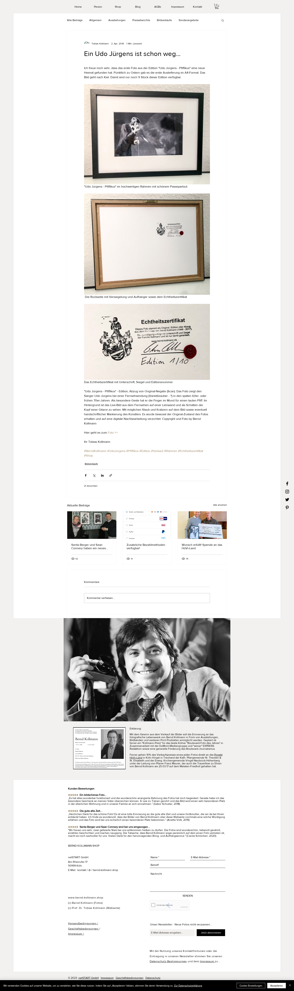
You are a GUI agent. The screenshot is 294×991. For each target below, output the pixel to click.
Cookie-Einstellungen (251, 985)
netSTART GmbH (88, 977)
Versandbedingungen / (83, 923)
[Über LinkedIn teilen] (102, 475)
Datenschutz (152, 977)
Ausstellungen (117, 20)
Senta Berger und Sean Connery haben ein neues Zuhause (88, 546)
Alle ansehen (220, 504)
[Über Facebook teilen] (85, 475)
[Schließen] (290, 985)
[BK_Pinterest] (287, 507)
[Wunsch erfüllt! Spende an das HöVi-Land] (202, 525)
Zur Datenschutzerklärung (188, 985)
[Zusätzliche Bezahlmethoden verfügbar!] (147, 525)
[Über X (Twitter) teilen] (94, 475)
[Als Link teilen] (110, 475)
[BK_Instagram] (287, 491)
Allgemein (95, 20)
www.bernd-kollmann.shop (85, 897)
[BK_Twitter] (287, 499)
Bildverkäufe (164, 20)
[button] (217, 6)
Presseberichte (141, 20)
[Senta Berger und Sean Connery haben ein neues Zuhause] (91, 525)
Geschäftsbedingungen (83, 928)
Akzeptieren (276, 985)
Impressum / (76, 933)
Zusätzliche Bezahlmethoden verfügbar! (146, 546)
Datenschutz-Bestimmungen (168, 961)
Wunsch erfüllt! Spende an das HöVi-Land (202, 546)
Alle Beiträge (75, 20)
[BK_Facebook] (287, 483)
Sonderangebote (189, 20)
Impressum (207, 961)
